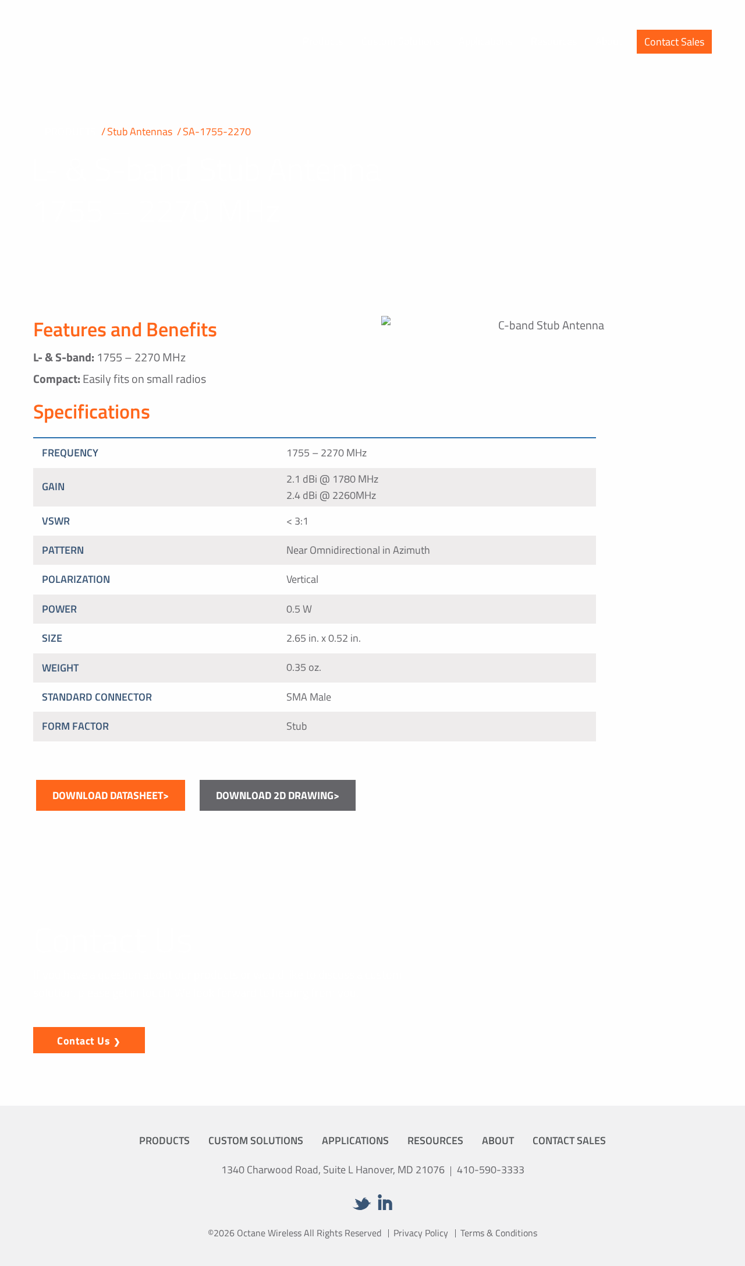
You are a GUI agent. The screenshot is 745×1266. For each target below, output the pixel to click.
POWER (59, 609)
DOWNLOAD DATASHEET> (110, 795)
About (608, 41)
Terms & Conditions (498, 1233)
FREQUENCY (70, 452)
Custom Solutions (400, 41)
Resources (554, 41)
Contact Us (83, 1041)
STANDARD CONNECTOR (97, 697)
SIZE (52, 638)
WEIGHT (60, 668)
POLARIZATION (76, 579)
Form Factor (75, 726)
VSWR (56, 521)
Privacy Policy (420, 1233)
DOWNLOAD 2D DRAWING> (277, 795)
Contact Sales (674, 42)
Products (323, 41)
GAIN (53, 486)
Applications (485, 41)
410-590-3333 (490, 1169)
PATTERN (63, 550)
